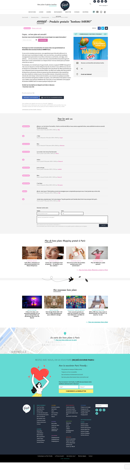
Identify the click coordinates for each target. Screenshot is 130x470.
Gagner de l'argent (70, 441)
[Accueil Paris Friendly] (65, 4)
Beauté (68, 427)
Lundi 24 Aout (40, 433)
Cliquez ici (50, 103)
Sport (52, 411)
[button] (93, 12)
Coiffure (68, 428)
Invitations (32, 12)
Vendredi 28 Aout (41, 440)
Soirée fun (53, 427)
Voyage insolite (84, 413)
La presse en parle (41, 420)
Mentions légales (82, 456)
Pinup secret (65, 461)
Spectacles (54, 409)
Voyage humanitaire (85, 411)
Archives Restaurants (86, 427)
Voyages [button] (76, 12)
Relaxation (68, 423)
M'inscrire (43, 40)
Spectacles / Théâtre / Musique (76, 310)
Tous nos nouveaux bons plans (98, 322)
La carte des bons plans (42, 413)
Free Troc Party (40, 407)
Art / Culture (54, 414)
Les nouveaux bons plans (43, 414)
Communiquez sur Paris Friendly (45, 456)
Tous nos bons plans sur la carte (66, 340)
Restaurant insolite (70, 409)
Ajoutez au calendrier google (52, 97)
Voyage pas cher (84, 409)
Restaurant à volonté (71, 411)
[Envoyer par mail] (106, 28)
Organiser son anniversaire (54, 429)
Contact (39, 424)
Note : (62, 210)
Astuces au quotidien (98, 310)
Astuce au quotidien (71, 439)
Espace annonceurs (41, 422)
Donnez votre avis (36, 28)
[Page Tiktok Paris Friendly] (105, 1)
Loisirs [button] (41, 12)
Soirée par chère (55, 425)
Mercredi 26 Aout (41, 436)
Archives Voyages (85, 431)
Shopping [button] (85, 12)
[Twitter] (102, 28)
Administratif (69, 444)
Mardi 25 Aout (40, 434)
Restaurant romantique (71, 416)
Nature (53, 416)
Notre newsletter (41, 416)
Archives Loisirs (84, 424)
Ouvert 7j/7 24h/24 (70, 446)
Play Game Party (40, 409)
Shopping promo (55, 439)
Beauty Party (40, 411)
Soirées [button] (48, 12)
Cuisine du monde (70, 407)
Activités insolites (55, 407)
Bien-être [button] (68, 12)
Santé (67, 425)
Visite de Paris (54, 413)
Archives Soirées (85, 425)
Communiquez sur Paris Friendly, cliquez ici (31, 109)
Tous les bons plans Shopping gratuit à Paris (93, 270)
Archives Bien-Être (85, 429)
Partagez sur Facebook (31, 97)
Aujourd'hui (39, 431)
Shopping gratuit (32, 260)
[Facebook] (99, 28)
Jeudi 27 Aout (40, 438)
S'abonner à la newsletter (76, 391)
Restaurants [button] (58, 12)
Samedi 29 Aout (40, 442)
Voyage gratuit (84, 414)
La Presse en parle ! (59, 456)
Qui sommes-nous (41, 418)
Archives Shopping (85, 433)
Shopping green (55, 441)
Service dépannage (70, 442)
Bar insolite (54, 423)
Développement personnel (70, 431)
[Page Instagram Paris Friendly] (98, 1)
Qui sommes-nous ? (71, 456)
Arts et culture (32, 310)
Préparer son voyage (86, 407)
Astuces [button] (58, 16)
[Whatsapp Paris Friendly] (102, 1)
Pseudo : (38, 210)
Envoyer (103, 225)
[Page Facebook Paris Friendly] (94, 1)
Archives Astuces (85, 435)
